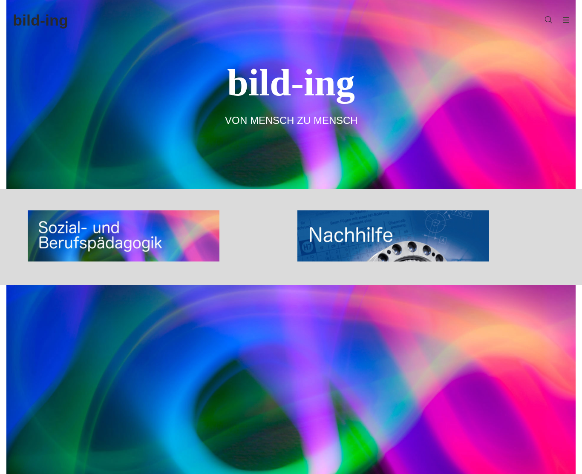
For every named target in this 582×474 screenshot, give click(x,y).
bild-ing (40, 20)
